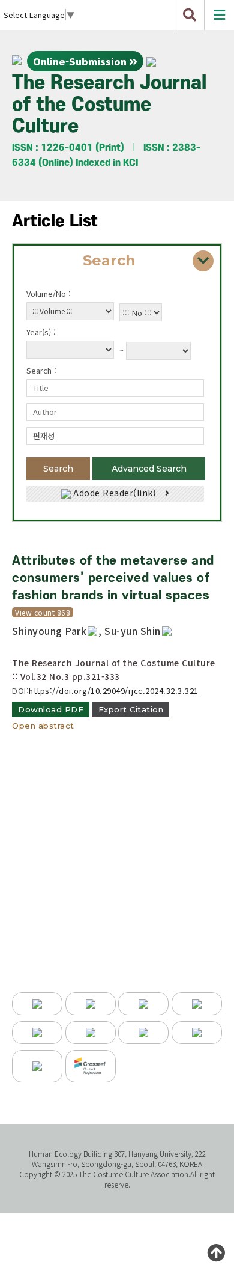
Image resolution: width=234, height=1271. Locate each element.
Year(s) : (41, 332)
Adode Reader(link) (115, 493)
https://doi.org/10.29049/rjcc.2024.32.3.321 (114, 690)
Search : (41, 370)
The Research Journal (109, 105)
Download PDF (50, 709)
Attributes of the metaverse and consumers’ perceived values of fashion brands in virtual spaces (113, 578)
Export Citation (131, 709)
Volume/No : (48, 293)
